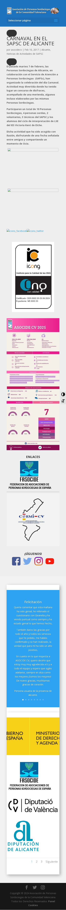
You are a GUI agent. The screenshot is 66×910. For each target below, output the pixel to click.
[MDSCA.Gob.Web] (33, 754)
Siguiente (52, 861)
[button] (12, 33)
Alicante (45, 49)
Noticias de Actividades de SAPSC (25, 53)
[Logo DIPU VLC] (33, 813)
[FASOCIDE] (30, 789)
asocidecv (16, 49)
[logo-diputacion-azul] (23, 850)
